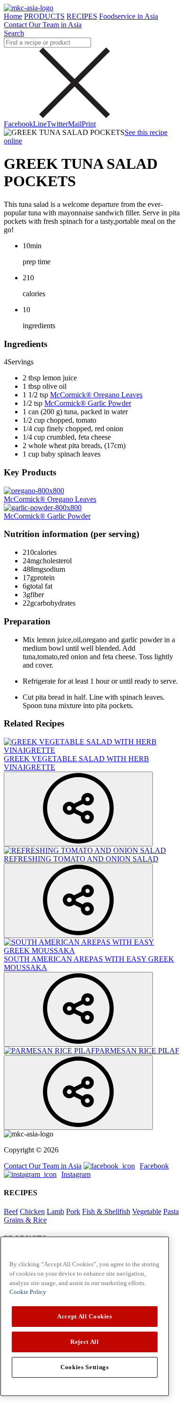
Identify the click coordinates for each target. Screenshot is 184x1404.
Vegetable (146, 1211)
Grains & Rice (25, 1220)
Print (89, 124)
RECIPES (82, 16)
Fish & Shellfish (106, 1211)
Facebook (18, 124)
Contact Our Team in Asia (43, 25)
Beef (11, 1211)
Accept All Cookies (84, 1316)
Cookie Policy (27, 1291)
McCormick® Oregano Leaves (96, 395)
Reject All (84, 1341)
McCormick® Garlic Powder (87, 403)
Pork (73, 1211)
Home (13, 16)
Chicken (32, 1211)
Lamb (55, 1211)
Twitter (57, 124)
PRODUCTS (44, 16)
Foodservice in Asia (128, 16)
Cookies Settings (84, 1367)
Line (40, 124)
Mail (75, 124)
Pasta (171, 1211)
